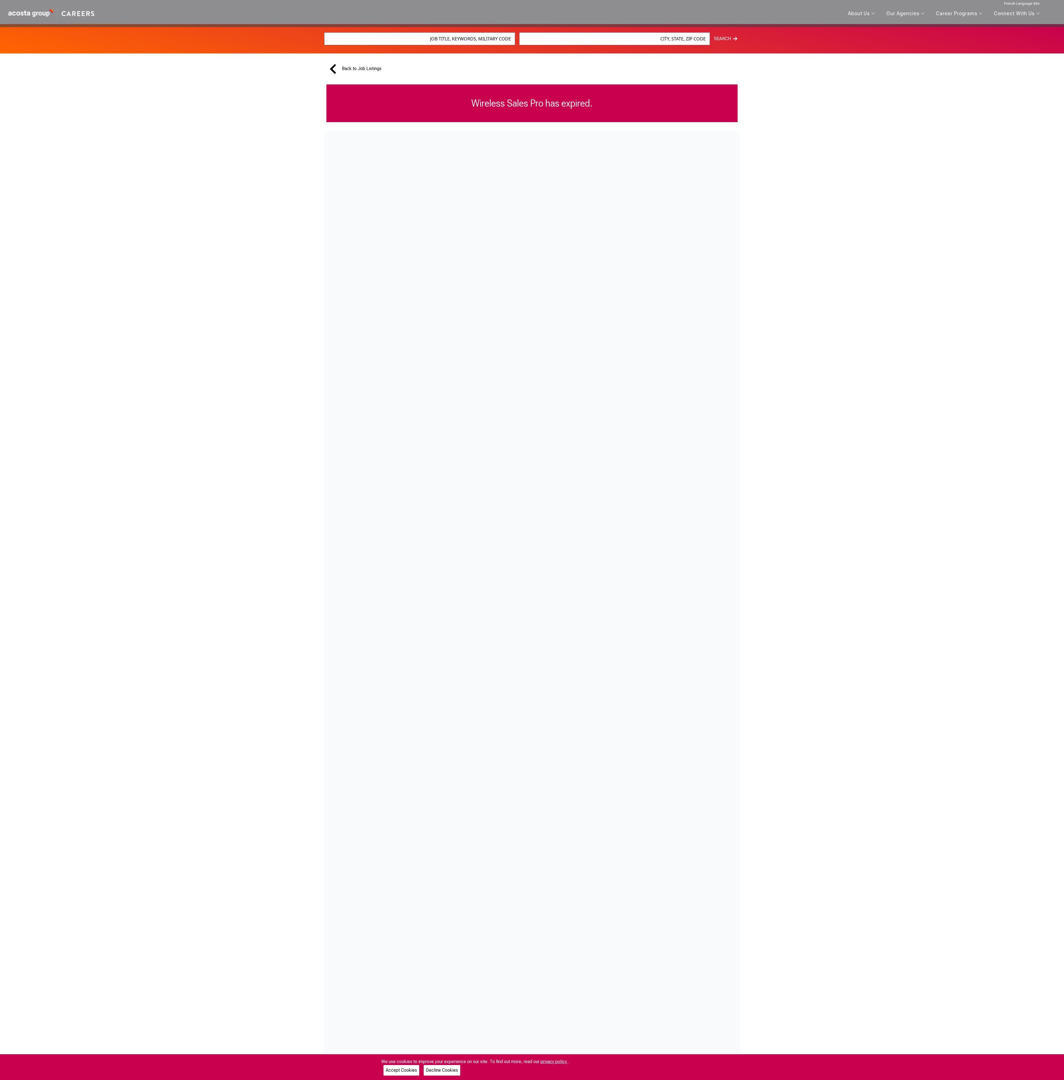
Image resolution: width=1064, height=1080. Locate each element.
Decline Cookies (442, 1070)
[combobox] (419, 38)
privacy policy (554, 1061)
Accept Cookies (401, 1070)
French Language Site (1022, 3)
